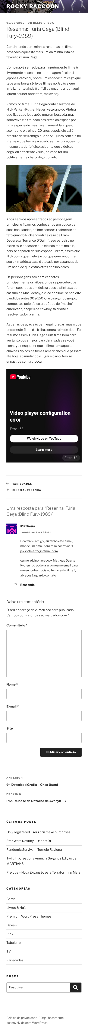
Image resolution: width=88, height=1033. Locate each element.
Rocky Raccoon (32, 6)
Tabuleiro (13, 943)
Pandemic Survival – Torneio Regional (34, 850)
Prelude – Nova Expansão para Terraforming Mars (43, 872)
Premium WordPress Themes (28, 916)
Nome (12, 684)
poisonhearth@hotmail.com (39, 551)
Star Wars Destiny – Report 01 (28, 841)
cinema (18, 490)
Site (9, 728)
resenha (34, 490)
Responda (27, 585)
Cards (10, 899)
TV (8, 951)
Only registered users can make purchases (38, 832)
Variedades (22, 483)
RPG (9, 934)
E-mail (12, 706)
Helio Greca (43, 22)
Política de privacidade (21, 1018)
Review (11, 925)
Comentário (16, 625)
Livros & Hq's (16, 908)
